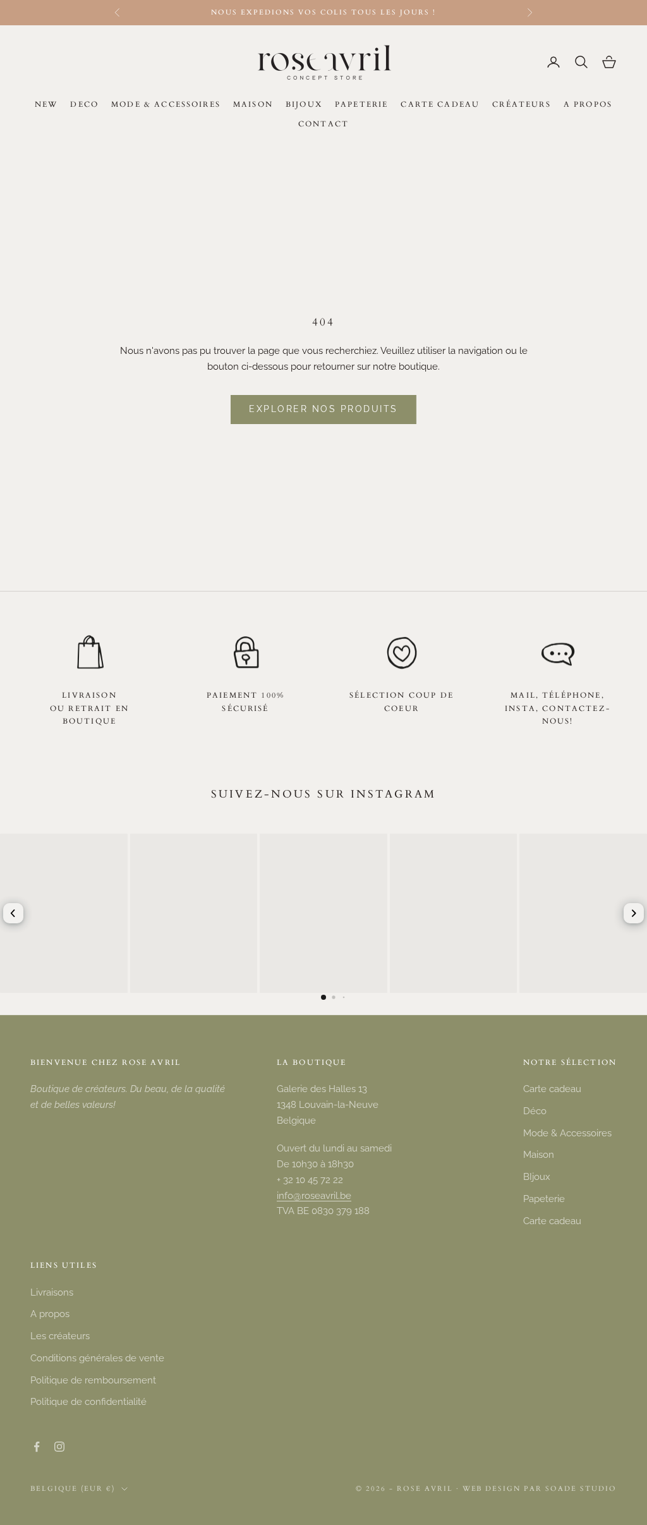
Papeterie (544, 1199)
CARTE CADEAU (440, 104)
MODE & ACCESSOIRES (166, 104)
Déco (535, 1111)
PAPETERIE (361, 104)
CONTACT (323, 124)
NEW (46, 104)
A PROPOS (588, 104)
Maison (538, 1154)
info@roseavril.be (314, 1195)
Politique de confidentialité (88, 1401)
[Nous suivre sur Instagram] (59, 1446)
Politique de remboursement (93, 1380)
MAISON (253, 104)
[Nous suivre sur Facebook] (36, 1446)
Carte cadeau (552, 1089)
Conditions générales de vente (97, 1358)
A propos (50, 1314)
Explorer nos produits (323, 409)
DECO (84, 104)
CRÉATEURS (521, 104)
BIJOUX (304, 104)
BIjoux (536, 1176)
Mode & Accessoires (567, 1133)
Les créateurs (60, 1336)
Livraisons (51, 1292)
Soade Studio (581, 1488)
